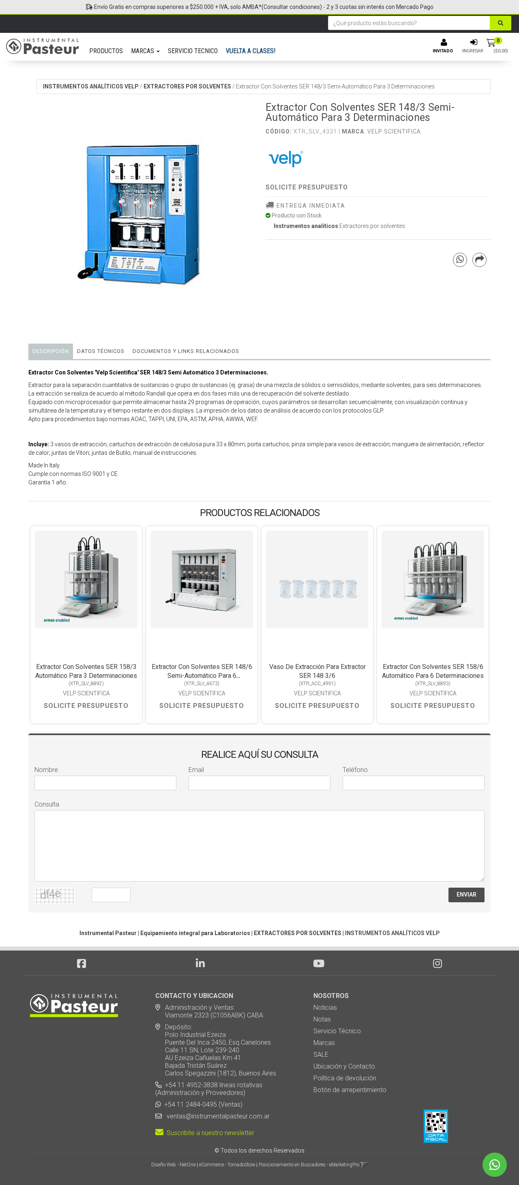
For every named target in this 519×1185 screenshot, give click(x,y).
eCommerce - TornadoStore (227, 1165)
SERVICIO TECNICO (193, 51)
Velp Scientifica (394, 131)
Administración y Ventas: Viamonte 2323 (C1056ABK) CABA (209, 1011)
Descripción (50, 351)
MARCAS (143, 51)
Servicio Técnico (337, 1031)
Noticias (325, 1007)
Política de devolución (344, 1078)
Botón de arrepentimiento (349, 1090)
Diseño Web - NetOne (173, 1165)
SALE (320, 1054)
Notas (322, 1019)
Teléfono (355, 770)
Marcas (324, 1043)
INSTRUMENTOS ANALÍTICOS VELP (91, 86)
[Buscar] (500, 23)
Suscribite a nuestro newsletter (208, 1133)
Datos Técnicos (100, 351)
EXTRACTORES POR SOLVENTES (187, 86)
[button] (364, 1165)
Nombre (46, 770)
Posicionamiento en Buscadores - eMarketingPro (309, 1165)
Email (196, 770)
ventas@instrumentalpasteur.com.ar (216, 1116)
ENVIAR (466, 894)
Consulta (46, 804)
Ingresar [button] (472, 51)
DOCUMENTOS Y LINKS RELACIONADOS (186, 351)
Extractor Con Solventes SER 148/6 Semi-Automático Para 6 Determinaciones (202, 675)
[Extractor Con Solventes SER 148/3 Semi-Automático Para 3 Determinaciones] (141, 215)
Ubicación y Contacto (344, 1066)
